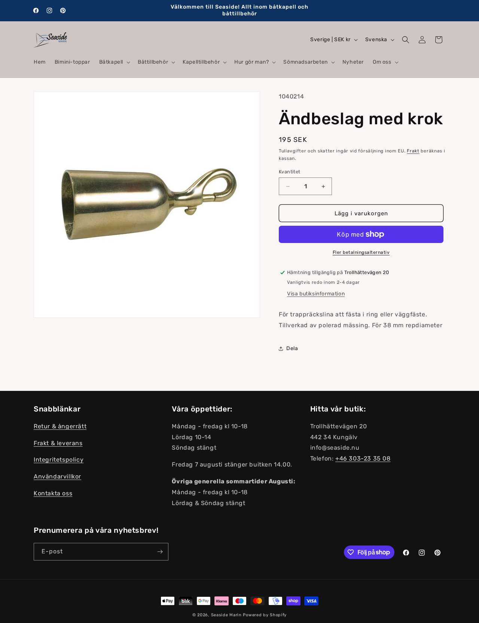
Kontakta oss (53, 493)
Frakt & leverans (58, 443)
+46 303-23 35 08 (363, 458)
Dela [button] (292, 348)
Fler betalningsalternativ (361, 252)
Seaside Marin (226, 615)
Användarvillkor (57, 476)
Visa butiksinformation (316, 294)
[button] (114, 62)
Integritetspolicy (58, 459)
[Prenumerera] (160, 551)
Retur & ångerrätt (60, 426)
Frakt (413, 151)
